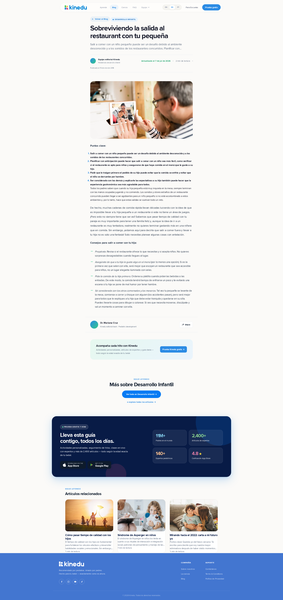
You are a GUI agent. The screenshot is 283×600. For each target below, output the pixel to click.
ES (172, 7)
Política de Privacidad (214, 578)
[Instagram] (68, 581)
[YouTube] (75, 581)
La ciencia (185, 573)
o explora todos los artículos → (141, 401)
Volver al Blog (101, 18)
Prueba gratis (211, 7)
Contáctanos (211, 569)
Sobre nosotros (188, 569)
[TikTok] (82, 581)
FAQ (134, 7)
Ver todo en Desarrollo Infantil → (141, 394)
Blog (114, 7)
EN (166, 7)
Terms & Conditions (214, 573)
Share (187, 324)
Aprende (103, 7)
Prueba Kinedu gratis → (173, 349)
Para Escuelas (192, 7)
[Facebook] (61, 581)
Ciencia (124, 7)
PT (178, 7)
